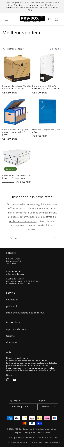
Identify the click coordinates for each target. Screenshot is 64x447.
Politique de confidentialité (21, 437)
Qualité (10, 335)
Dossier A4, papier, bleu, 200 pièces (46, 130)
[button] (6, 19)
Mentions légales (52, 442)
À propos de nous (16, 329)
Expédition (12, 299)
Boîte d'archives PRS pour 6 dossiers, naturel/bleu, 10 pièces (15, 132)
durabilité (11, 342)
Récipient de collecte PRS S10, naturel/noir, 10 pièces (16, 87)
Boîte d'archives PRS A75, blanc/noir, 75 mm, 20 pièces (46, 87)
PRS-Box (18, 429)
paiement (11, 306)
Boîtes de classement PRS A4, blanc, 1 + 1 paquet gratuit (16, 177)
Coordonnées (36, 442)
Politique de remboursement (37, 432)
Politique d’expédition (17, 442)
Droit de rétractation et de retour (25, 312)
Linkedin (10, 375)
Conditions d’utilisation (47, 437)
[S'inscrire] (54, 238)
